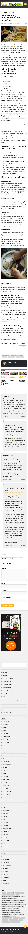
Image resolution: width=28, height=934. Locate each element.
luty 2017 (5, 816)
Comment (4, 568)
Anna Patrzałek (6, 23)
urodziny (16, 914)
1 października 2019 (15, 23)
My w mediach (6, 690)
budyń (12, 892)
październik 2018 (7, 764)
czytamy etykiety (11, 894)
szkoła (12, 912)
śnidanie (4, 357)
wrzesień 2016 (6, 831)
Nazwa (3, 583)
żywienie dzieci (5, 922)
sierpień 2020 (6, 724)
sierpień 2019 (6, 739)
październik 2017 (7, 791)
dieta (18, 894)
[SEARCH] (25, 665)
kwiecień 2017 (6, 810)
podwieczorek (20, 906)
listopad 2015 (6, 862)
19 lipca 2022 (6, 416)
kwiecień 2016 (6, 846)
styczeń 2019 (6, 755)
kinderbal (22, 900)
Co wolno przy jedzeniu (8, 678)
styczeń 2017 (6, 819)
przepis (10, 908)
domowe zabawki (6, 896)
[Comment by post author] (3, 421)
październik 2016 (7, 828)
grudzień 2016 (6, 822)
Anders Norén (9, 931)
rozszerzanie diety (15, 910)
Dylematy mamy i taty (13, 929)
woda (14, 916)
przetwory (16, 908)
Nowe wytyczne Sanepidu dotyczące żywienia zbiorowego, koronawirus (12, 557)
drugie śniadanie (16, 896)
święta (20, 920)
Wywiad (5, 709)
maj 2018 (5, 773)
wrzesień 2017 (6, 794)
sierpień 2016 (6, 834)
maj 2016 (5, 843)
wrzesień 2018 (6, 767)
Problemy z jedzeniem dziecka (9, 702)
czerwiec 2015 (6, 877)
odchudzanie (17, 904)
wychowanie (16, 918)
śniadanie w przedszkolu (17, 355)
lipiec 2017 (5, 801)
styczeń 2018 (6, 785)
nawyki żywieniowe (6, 902)
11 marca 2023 (8, 449)
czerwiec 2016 (6, 840)
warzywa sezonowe (6, 916)
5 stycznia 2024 (7, 479)
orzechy (24, 904)
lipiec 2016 (5, 837)
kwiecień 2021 (6, 721)
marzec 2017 (6, 813)
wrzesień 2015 (6, 868)
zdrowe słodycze (13, 920)
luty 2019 (5, 752)
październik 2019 (7, 736)
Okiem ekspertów (5, 10)
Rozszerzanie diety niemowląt (9, 706)
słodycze (18, 912)
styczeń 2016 (6, 856)
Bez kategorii (6, 675)
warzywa (22, 914)
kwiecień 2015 (6, 883)
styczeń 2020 (6, 730)
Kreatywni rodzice (7, 687)
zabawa (22, 918)
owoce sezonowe (11, 906)
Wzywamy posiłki (7, 712)
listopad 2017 (6, 788)
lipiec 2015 (5, 874)
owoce (3, 906)
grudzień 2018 (6, 758)
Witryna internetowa (6, 597)
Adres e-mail (4, 590)
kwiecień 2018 (6, 776)
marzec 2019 (6, 748)
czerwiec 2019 (6, 742)
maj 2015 (5, 880)
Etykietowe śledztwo (7, 684)
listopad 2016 (6, 825)
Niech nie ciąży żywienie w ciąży (10, 693)
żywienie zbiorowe (15, 922)
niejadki (21, 902)
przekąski (4, 908)
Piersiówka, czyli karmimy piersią (10, 699)
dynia (23, 896)
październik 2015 (7, 865)
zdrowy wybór (20, 357)
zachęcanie (5, 920)
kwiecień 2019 (6, 745)
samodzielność (5, 355)
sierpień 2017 (6, 797)
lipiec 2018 (5, 770)
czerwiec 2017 (6, 804)
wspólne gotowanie (7, 918)
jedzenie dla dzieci (12, 898)
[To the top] (25, 926)
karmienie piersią (6, 900)
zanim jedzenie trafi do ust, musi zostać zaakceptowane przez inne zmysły (13, 346)
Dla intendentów (7, 681)
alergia (4, 892)
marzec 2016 (6, 849)
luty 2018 (5, 782)
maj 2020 (5, 727)
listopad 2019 (6, 733)
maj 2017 (5, 807)
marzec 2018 (6, 779)
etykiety (4, 898)
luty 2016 (5, 853)
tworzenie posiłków (7, 914)
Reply (23, 416)
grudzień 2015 (6, 859)
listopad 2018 (6, 761)
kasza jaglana (15, 900)
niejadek (15, 902)
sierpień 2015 (6, 871)
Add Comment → (23, 389)
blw (8, 892)
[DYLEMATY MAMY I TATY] (12, 4)
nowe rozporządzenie (7, 904)
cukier (3, 894)
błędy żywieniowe (19, 892)
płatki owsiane (5, 910)
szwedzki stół (11, 357)
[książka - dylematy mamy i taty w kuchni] (11, 650)
